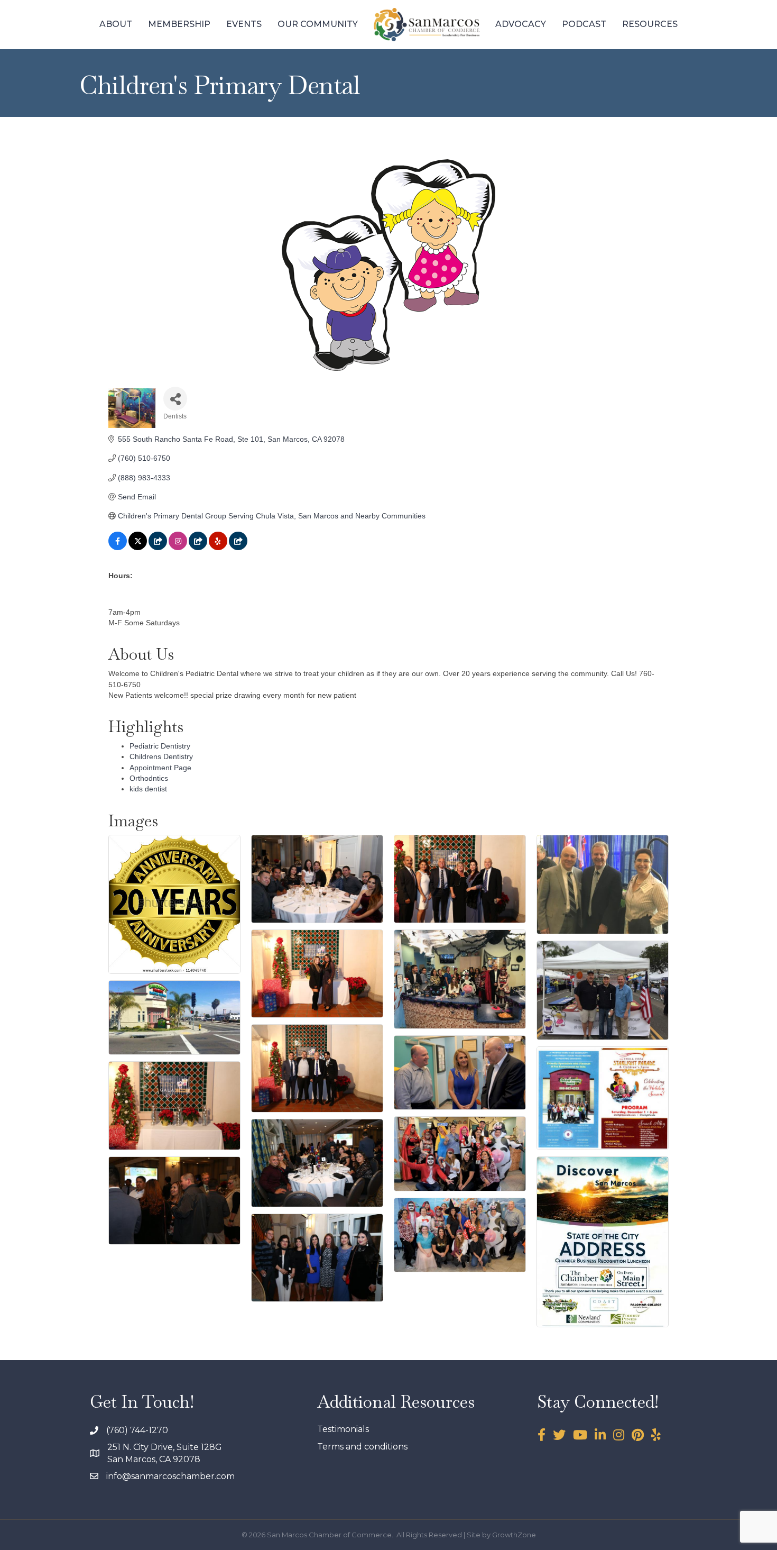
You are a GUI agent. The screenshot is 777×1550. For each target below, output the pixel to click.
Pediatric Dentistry (160, 746)
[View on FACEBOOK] (117, 547)
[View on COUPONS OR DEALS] (238, 547)
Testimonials (343, 1429)
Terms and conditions (362, 1447)
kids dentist (148, 789)
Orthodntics (149, 778)
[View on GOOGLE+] (158, 547)
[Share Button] (175, 399)
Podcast (584, 24)
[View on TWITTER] (137, 547)
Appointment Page (160, 767)
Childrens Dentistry (161, 756)
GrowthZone (514, 1534)
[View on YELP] (218, 547)
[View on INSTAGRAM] (178, 547)
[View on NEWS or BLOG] (198, 547)
